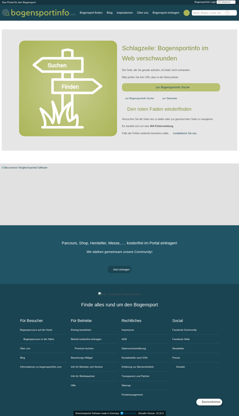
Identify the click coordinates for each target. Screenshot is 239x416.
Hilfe (73, 385)
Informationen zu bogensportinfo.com (41, 366)
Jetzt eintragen (121, 269)
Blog (110, 12)
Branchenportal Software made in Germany (96, 413)
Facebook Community (184, 329)
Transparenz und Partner (135, 376)
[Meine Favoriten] (186, 12)
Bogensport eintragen (166, 12)
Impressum (128, 329)
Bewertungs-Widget (82, 357)
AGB (124, 339)
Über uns (142, 12)
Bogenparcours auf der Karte (36, 329)
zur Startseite (169, 98)
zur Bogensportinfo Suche (172, 87)
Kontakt (180, 366)
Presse (176, 357)
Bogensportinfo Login (205, 2)
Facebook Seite (181, 339)
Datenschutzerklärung (134, 348)
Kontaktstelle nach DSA (134, 357)
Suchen (234, 13)
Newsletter (178, 348)
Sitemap (126, 385)
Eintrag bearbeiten (81, 329)
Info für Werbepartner (83, 376)
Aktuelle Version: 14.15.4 (151, 413)
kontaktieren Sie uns (184, 133)
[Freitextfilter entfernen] (227, 13)
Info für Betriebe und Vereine (87, 366)
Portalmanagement (132, 394)
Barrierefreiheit (210, 401)
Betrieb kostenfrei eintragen (86, 339)
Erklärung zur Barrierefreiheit (138, 366)
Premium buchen (84, 348)
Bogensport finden (91, 12)
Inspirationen (125, 12)
